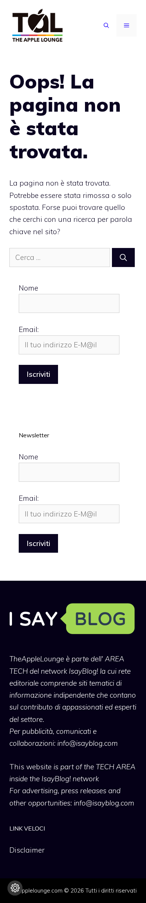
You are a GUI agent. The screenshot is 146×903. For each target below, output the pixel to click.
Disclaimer (27, 849)
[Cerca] (123, 257)
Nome (28, 287)
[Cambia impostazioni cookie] (14, 888)
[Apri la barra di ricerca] (106, 25)
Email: (29, 329)
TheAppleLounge (36, 658)
